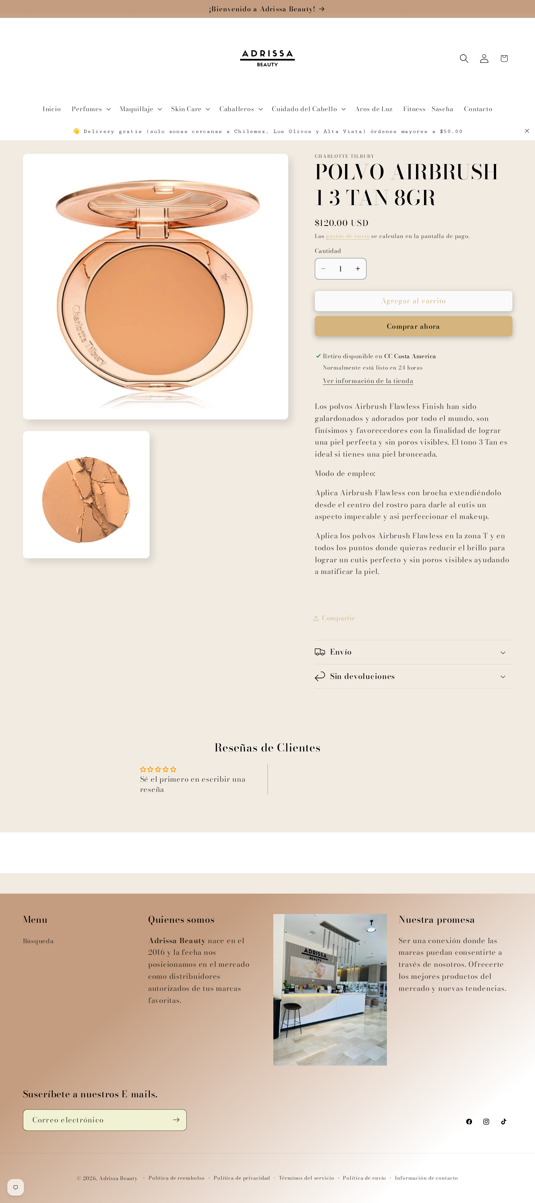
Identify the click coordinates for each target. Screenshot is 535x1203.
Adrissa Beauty (118, 1179)
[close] (527, 130)
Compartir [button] (338, 618)
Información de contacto (426, 1178)
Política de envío (364, 1178)
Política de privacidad (242, 1178)
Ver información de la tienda (368, 381)
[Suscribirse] (176, 1119)
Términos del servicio (306, 1178)
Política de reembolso (176, 1178)
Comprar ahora (413, 326)
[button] (90, 108)
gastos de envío (347, 236)
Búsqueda (38, 941)
